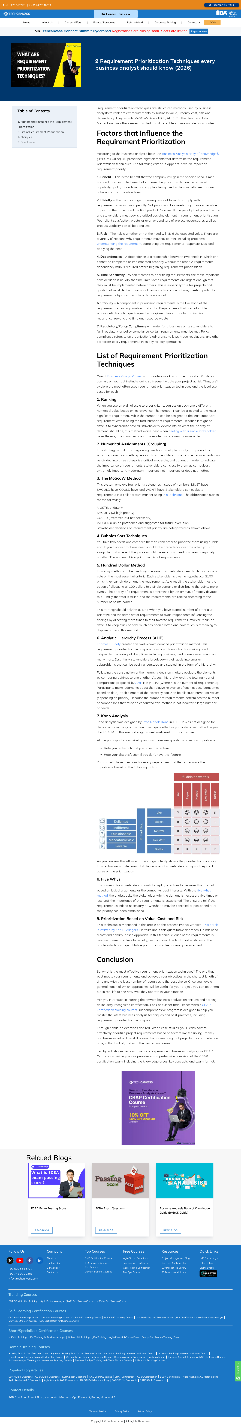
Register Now (199, 31)
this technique (173, 495)
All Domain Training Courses (150, 1360)
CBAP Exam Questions (20, 1376)
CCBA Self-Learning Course (86, 1317)
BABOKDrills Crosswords (153, 1380)
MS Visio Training (17, 1337)
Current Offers (73, 22)
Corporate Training (165, 22)
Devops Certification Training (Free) (160, 1337)
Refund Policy (144, 1411)
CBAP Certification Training (23, 1301)
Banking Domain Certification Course (28, 1353)
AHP (138, 683)
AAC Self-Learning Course (55, 1317)
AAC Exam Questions (100, 1376)
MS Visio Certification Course (112, 1301)
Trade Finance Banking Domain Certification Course (35, 1357)
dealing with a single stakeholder (192, 431)
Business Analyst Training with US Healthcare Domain (196, 1357)
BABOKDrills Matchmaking (94, 1380)
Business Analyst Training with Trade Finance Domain (103, 1360)
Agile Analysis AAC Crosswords (60, 1380)
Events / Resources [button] (104, 22)
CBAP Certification (124, 1376)
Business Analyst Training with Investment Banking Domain (40, 1360)
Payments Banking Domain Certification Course (75, 1353)
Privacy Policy (122, 1411)
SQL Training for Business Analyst (47, 1337)
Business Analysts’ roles (124, 376)
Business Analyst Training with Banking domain (139, 1357)
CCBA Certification (147, 1376)
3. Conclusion (26, 142)
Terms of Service (97, 1411)
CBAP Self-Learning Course (23, 1317)
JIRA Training (99, 1337)
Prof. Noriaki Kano (155, 722)
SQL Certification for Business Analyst (59, 1320)
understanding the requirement (119, 244)
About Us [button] (47, 22)
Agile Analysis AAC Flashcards (24, 1380)
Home (26, 22)
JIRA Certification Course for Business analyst (199, 1317)
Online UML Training (79, 1337)
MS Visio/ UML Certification (22, 1320)
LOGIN (212, 22)
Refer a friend (135, 22)
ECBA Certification (170, 1376)
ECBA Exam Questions (74, 1376)
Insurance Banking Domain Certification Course (183, 1353)
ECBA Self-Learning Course (118, 1317)
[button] (219, 1204)
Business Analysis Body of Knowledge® (190, 154)
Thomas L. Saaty (109, 644)
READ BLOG (42, 1230)
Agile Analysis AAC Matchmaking (200, 1376)
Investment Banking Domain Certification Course (129, 1353)
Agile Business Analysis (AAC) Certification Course (67, 1301)
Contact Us (194, 22)
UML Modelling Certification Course (154, 1317)
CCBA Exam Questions (47, 1376)
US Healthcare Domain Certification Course (89, 1357)
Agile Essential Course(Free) (124, 1337)
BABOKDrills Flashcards (124, 1380)
